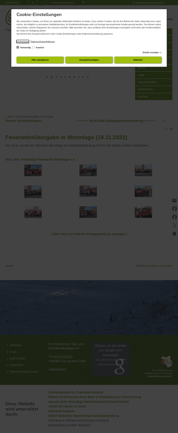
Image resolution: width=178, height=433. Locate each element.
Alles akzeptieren (40, 60)
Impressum (23, 41)
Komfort (39, 47)
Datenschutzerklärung (43, 41)
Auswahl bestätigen (89, 60)
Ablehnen (138, 60)
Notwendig (25, 47)
